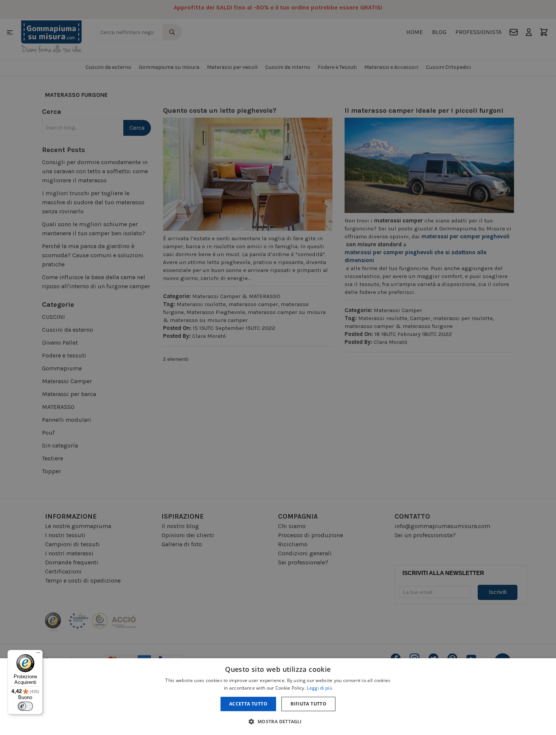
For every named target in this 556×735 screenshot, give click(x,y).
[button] (277, 721)
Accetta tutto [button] (248, 704)
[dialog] (278, 696)
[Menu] (38, 654)
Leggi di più (319, 688)
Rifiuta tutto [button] (308, 704)
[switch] (25, 706)
